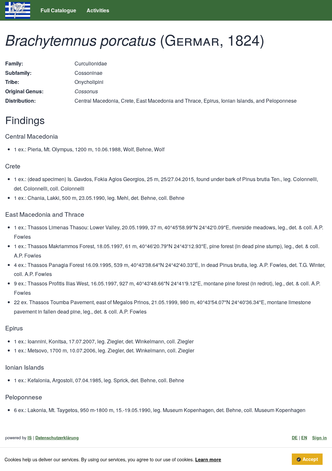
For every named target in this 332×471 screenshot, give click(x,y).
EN (304, 438)
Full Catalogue (58, 10)
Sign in (319, 438)
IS (30, 438)
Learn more (208, 459)
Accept (310, 459)
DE (295, 438)
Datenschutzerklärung (57, 438)
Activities (98, 10)
